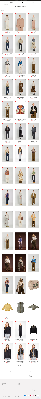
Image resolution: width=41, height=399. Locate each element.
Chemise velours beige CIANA (20, 53)
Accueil (2, 4)
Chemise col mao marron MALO (34, 163)
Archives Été (3, 389)
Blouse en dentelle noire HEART (7, 339)
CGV (32, 384)
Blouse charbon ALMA (7, 141)
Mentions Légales (34, 385)
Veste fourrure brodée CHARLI (7, 163)
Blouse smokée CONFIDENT (33, 339)
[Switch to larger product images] (1, 11)
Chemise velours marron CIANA (20, 97)
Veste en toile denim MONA (20, 31)
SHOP (2, 2)
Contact (33, 389)
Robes (2, 385)
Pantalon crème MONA (7, 31)
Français (32, 2)
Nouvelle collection (4, 383)
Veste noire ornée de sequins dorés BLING (34, 361)
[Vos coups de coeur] (37, 2)
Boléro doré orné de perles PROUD (20, 163)
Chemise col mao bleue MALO (7, 185)
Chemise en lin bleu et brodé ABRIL (20, 75)
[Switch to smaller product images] (2, 11)
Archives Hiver (7, 4)
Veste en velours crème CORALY (7, 119)
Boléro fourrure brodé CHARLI (7, 97)
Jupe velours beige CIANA (33, 53)
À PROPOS (11, 2)
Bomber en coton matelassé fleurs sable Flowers (7, 317)
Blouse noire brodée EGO (7, 361)
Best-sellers (3, 384)
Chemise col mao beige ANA (33, 185)
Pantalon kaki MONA (33, 75)
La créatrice (18, 383)
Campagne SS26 (19, 384)
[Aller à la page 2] (24, 365)
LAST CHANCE (6, 2)
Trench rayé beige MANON (20, 185)
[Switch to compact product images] (3, 11)
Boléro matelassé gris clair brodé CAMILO (7, 53)
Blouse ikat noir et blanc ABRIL (7, 75)
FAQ (32, 383)
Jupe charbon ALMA (20, 141)
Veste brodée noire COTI (34, 119)
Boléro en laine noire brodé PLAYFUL (20, 361)
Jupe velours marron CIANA (33, 97)
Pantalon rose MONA (33, 31)
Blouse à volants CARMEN (33, 141)
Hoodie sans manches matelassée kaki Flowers (20, 316)
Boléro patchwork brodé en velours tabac (20, 119)
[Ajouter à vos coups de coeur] (12, 14)
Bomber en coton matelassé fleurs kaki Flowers (33, 316)
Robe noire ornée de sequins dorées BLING (20, 339)
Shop (4, 4)
